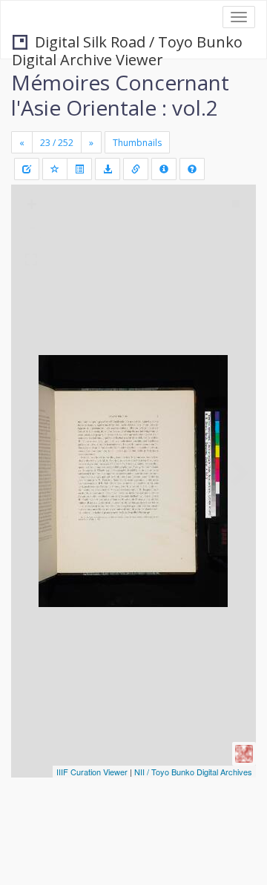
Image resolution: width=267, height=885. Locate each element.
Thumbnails (137, 142)
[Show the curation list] (79, 169)
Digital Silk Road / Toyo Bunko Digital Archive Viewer (127, 43)
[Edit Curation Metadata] (26, 169)
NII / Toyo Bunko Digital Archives (193, 772)
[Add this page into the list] (54, 169)
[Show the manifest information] (164, 169)
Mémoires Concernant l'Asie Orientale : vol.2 (120, 95)
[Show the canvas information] (135, 169)
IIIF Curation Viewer (92, 772)
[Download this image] (107, 169)
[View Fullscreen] (31, 259)
